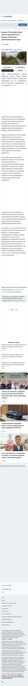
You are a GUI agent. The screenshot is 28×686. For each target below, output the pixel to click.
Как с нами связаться (6, 613)
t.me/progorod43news (18, 300)
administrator (17, 49)
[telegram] (16, 310)
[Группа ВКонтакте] (7, 67)
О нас (3, 597)
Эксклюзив (3, 20)
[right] (26, 21)
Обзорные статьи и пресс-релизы (9, 603)
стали (23, 244)
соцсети (13, 85)
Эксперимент (20, 20)
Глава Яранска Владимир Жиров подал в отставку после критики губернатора (12, 356)
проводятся (8, 253)
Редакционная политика (7, 619)
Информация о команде (7, 605)
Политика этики (5, 611)
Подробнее (9, 639)
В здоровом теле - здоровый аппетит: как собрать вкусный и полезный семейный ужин (13, 365)
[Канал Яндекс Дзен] (7, 70)
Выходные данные (5, 624)
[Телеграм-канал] (7, 589)
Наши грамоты (5, 608)
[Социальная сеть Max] (20, 70)
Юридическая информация (7, 622)
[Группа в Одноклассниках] (5, 589)
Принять (22, 24)
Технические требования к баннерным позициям (12, 616)
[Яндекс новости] (20, 67)
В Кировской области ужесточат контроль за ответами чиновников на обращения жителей (13, 347)
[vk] (12, 310)
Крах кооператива (11, 20)
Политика (5, 44)
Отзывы (3, 600)
